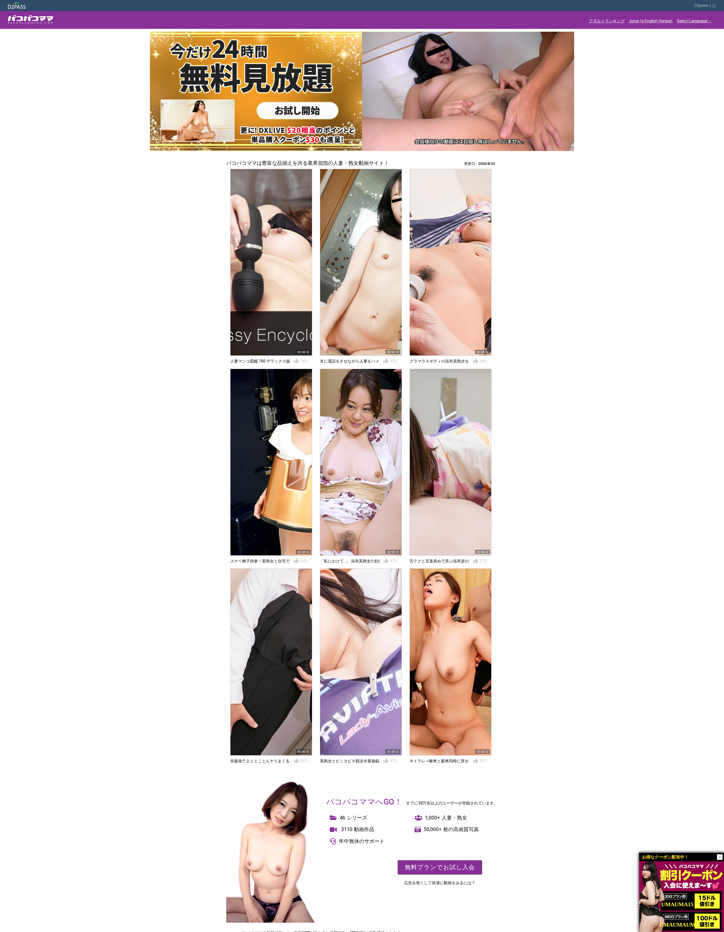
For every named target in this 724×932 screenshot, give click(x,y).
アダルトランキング (607, 21)
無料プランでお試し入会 (440, 867)
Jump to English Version (651, 21)
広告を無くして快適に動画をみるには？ (439, 883)
